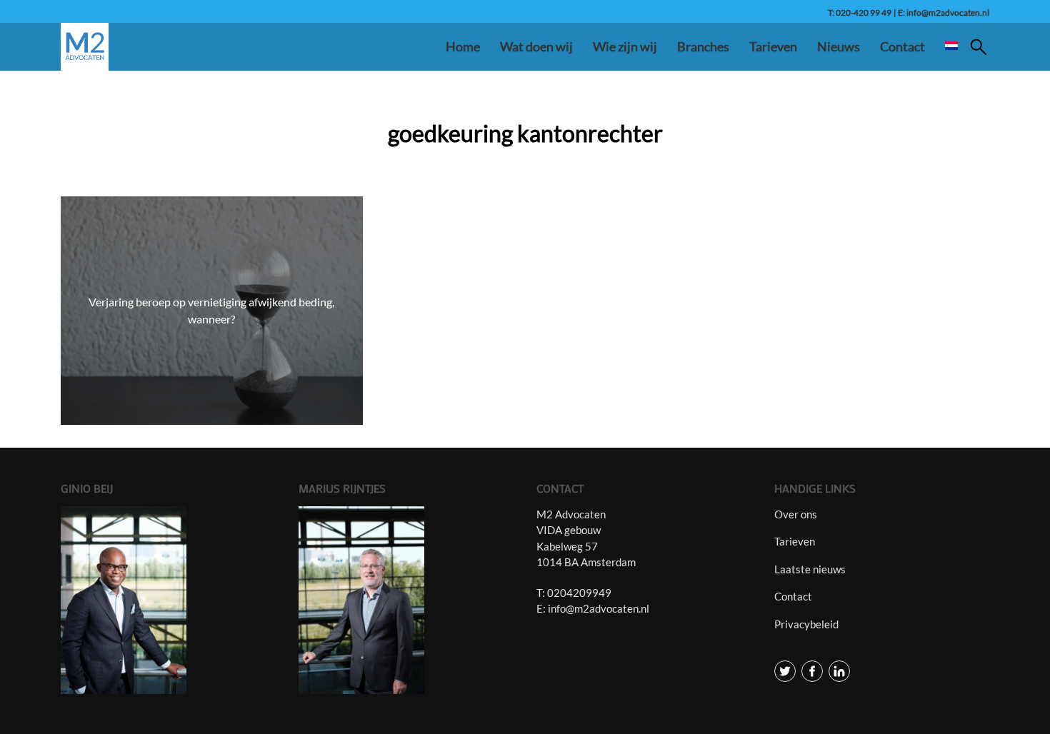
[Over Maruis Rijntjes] (406, 600)
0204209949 (579, 592)
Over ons (795, 514)
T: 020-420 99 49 (859, 12)
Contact (902, 46)
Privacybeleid (806, 624)
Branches (703, 46)
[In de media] (785, 669)
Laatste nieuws (810, 569)
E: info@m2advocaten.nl (943, 12)
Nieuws (838, 46)
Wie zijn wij (625, 46)
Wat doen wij (536, 46)
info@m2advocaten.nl (598, 608)
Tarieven (773, 46)
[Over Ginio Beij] (168, 600)
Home (463, 46)
